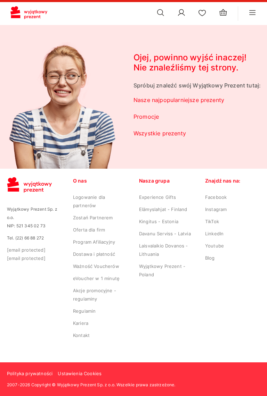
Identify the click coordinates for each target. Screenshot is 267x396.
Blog (210, 258)
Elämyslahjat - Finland (163, 209)
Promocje (146, 116)
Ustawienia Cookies (80, 373)
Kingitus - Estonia (158, 221)
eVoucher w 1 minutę (96, 278)
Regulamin (84, 311)
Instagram (216, 209)
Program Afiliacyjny (94, 242)
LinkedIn (214, 233)
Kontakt (81, 335)
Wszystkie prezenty (160, 133)
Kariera (80, 323)
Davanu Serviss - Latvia (165, 233)
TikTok (212, 221)
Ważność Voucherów (96, 266)
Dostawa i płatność (94, 254)
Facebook (216, 197)
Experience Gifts (157, 197)
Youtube (214, 245)
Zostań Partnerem (93, 217)
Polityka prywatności (29, 373)
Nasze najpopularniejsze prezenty (179, 99)
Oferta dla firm (89, 230)
